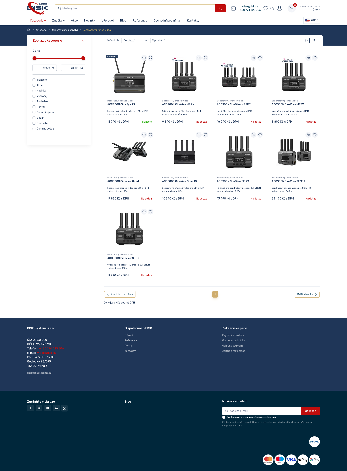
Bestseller (43, 123)
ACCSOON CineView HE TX (288, 104)
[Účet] (279, 8)
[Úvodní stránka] (29, 30)
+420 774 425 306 (249, 10)
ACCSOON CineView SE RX (233, 181)
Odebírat (310, 411)
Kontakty (130, 351)
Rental (41, 107)
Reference (131, 340)
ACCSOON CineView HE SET (234, 104)
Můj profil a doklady (233, 335)
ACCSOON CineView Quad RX (180, 181)
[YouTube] (47, 408)
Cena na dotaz (45, 128)
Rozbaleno (43, 101)
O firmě (129, 335)
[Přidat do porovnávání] (144, 58)
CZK (313, 20)
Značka (57, 20)
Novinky (41, 90)
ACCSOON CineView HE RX (178, 104)
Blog (128, 401)
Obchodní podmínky (233, 340)
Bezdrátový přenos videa (120, 100)
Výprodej (42, 96)
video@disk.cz (249, 6)
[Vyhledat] (220, 8)
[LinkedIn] (56, 408)
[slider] (35, 58)
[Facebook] (30, 408)
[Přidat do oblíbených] (150, 58)
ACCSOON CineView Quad (123, 181)
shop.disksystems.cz (39, 372)
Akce (40, 85)
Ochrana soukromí (232, 345)
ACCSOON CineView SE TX (123, 258)
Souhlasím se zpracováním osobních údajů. (251, 417)
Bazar (40, 117)
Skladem (42, 79)
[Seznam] (314, 41)
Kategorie (36, 20)
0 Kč (309, 8)
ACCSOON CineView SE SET (288, 181)
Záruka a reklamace (233, 351)
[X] (64, 408)
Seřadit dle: (113, 40)
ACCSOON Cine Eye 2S (121, 104)
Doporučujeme (45, 112)
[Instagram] (39, 408)
